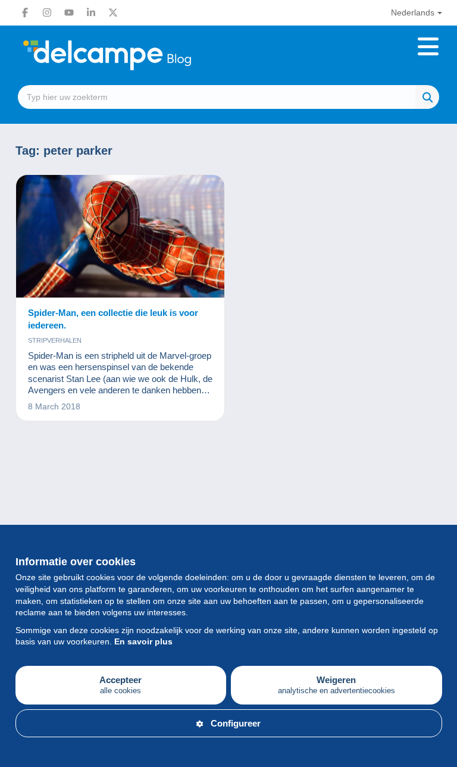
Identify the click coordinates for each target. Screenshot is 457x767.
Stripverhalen (55, 340)
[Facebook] (25, 12)
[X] (113, 12)
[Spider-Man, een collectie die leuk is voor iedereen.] (120, 236)
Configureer (236, 723)
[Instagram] (47, 12)
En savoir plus (143, 641)
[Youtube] (69, 12)
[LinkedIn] (91, 12)
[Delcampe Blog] (134, 55)
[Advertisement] (228, 486)
